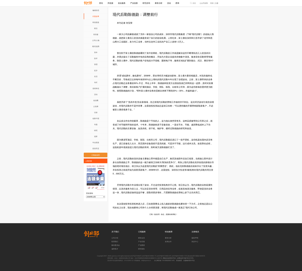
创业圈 (95, 100)
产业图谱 (141, 245)
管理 (95, 64)
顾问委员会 (115, 245)
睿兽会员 (141, 238)
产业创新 (134, 3)
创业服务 (122, 3)
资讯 (101, 3)
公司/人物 (95, 40)
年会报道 (95, 142)
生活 (95, 76)
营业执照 (179, 260)
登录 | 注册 (214, 3)
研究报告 (141, 249)
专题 (95, 124)
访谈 (95, 112)
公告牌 (95, 106)
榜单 (177, 3)
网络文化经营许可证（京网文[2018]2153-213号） (179, 258)
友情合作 (168, 241)
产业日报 (141, 241)
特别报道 (95, 22)
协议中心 (195, 241)
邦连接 (110, 3)
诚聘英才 (114, 249)
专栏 (95, 82)
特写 (95, 130)
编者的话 (95, 10)
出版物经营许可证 (189, 260)
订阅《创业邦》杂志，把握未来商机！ (163, 214)
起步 (95, 70)
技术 (95, 58)
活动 (169, 3)
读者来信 (95, 88)
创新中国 (95, 118)
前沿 (95, 28)
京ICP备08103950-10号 (179, 256)
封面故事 (95, 16)
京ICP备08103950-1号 (149, 256)
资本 (95, 52)
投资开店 (95, 148)
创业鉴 (95, 34)
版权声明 (195, 238)
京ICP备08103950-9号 (164, 256)
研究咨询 (146, 3)
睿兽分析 (158, 3)
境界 (95, 136)
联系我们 (114, 241)
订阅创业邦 (95, 155)
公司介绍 (114, 238)
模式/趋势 (95, 46)
